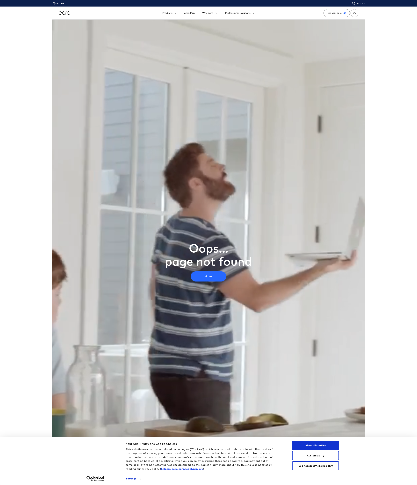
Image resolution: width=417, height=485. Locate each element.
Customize (313, 455)
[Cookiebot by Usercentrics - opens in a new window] (95, 478)
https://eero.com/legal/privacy (182, 468)
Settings (131, 478)
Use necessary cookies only (315, 465)
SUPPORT (360, 3)
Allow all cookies (315, 445)
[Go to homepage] (64, 13)
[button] (354, 13)
